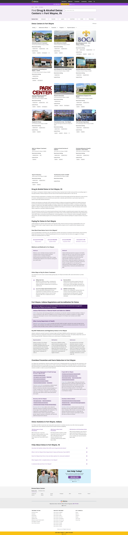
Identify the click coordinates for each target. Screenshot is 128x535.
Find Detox (64, 1)
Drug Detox (33, 513)
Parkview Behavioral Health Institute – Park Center (39, 96)
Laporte (62, 19)
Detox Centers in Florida (57, 515)
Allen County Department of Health (42, 323)
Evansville (53, 19)
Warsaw (89, 493)
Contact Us (77, 515)
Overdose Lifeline (65, 407)
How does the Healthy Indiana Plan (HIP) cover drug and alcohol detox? (49, 448)
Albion (70, 493)
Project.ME (64, 382)
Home (33, 7)
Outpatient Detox (34, 518)
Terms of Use (78, 518)
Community (84, 1)
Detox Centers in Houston (58, 524)
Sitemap (77, 516)
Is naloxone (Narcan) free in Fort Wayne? (41, 464)
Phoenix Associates (59, 95)
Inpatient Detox (34, 516)
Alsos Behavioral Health (60, 43)
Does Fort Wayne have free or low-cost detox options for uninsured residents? (51, 456)
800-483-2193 (74, 477)
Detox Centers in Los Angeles (58, 521)
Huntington (61, 493)
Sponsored (73, 4)
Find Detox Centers (35, 512)
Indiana (36, 7)
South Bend (72, 19)
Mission (77, 512)
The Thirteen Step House (82, 122)
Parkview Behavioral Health (83, 69)
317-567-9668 (65, 4)
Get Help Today (64, 532)
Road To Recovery (36, 174)
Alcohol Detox (34, 515)
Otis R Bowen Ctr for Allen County (63, 69)
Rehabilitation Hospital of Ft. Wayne (83, 96)
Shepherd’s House (36, 122)
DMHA (34, 313)
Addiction (70, 1)
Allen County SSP (38, 385)
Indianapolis (43, 19)
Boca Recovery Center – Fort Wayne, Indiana (83, 43)
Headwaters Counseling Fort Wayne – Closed (39, 70)
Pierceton (79, 493)
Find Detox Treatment (58, 510)
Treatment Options (36, 510)
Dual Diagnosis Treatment (36, 521)
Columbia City (34, 493)
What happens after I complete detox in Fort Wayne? (44, 460)
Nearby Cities (34, 490)
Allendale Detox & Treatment (39, 43)
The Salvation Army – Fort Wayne (62, 122)
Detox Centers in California (58, 512)
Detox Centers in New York (58, 516)
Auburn (42, 493)
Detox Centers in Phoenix (58, 526)
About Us (77, 513)
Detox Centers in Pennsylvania (58, 518)
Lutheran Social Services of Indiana (61, 149)
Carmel (81, 19)
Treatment (76, 1)
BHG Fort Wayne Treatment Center (39, 149)
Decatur (51, 493)
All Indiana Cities (41, 490)
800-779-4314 (75, 503)
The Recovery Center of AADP (61, 174)
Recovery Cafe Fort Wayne (38, 407)
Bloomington (91, 19)
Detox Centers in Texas (57, 513)
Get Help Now (57, 4)
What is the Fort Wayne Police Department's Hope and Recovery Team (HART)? (51, 452)
